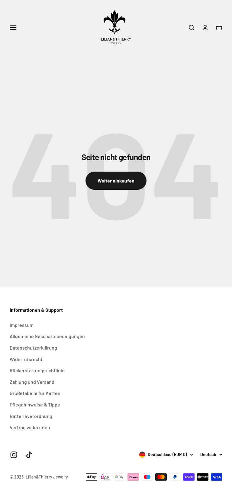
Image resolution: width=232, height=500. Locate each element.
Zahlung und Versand (32, 382)
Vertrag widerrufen (30, 427)
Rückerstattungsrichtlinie (37, 370)
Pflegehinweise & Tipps (35, 404)
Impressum (22, 325)
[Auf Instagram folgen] (14, 455)
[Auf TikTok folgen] (29, 455)
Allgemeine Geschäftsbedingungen (47, 336)
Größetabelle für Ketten (35, 393)
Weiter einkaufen (116, 180)
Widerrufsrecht (26, 359)
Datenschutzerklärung (33, 347)
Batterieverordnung (31, 416)
